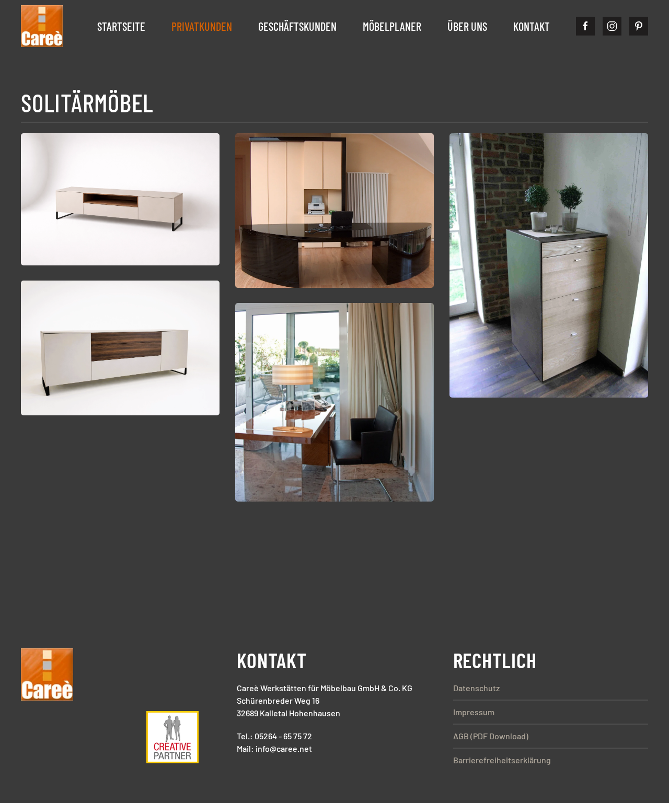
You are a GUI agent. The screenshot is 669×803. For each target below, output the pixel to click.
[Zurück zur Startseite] (42, 26)
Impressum (473, 712)
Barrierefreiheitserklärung (502, 760)
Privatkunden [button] (201, 26)
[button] (120, 199)
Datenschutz (476, 688)
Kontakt (531, 26)
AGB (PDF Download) (490, 736)
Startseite (121, 26)
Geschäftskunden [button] (297, 26)
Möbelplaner (392, 26)
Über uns (467, 26)
